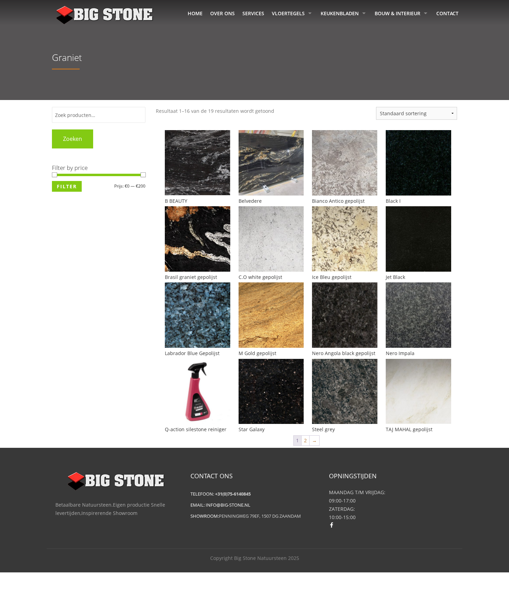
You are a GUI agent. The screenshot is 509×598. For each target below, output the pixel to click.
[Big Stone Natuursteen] (104, 13)
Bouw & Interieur (397, 13)
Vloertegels (288, 13)
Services (253, 13)
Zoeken (72, 139)
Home (195, 13)
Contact (447, 13)
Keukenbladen (340, 13)
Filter (67, 186)
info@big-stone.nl (228, 505)
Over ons (222, 13)
